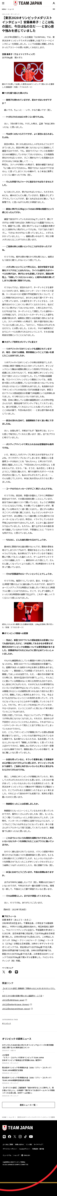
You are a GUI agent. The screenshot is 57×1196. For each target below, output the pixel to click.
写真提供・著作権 (38, 1149)
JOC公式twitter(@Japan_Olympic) (15, 1004)
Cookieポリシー (24, 1149)
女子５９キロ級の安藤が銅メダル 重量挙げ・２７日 (22, 995)
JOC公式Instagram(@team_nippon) (16, 1008)
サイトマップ (38, 1144)
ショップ (16, 1155)
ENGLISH (27, 1155)
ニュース (11, 1117)
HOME (4, 1117)
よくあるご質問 (8, 1144)
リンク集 (29, 1144)
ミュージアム (7, 1155)
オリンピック (6, 1023)
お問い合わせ (19, 1144)
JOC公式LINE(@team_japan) (13, 1000)
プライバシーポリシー (10, 1149)
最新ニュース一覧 (28, 1104)
